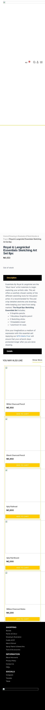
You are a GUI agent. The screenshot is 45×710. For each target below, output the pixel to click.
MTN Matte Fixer (23, 336)
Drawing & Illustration (17, 236)
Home (5, 236)
